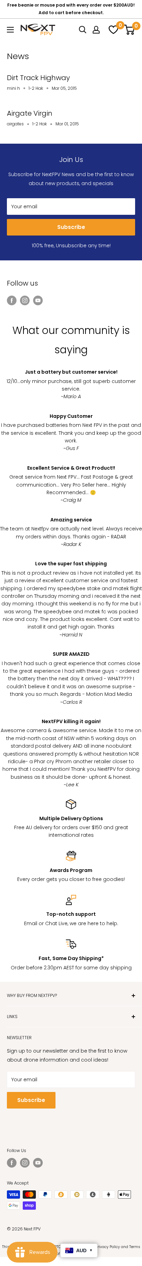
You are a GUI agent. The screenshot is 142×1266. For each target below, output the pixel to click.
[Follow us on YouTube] (38, 300)
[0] (112, 29)
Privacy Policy (107, 1246)
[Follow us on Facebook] (12, 300)
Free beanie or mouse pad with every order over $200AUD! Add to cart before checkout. (71, 9)
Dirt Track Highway (38, 78)
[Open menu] (10, 29)
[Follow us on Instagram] (25, 300)
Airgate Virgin (29, 113)
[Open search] (83, 29)
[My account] (96, 29)
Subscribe (71, 227)
